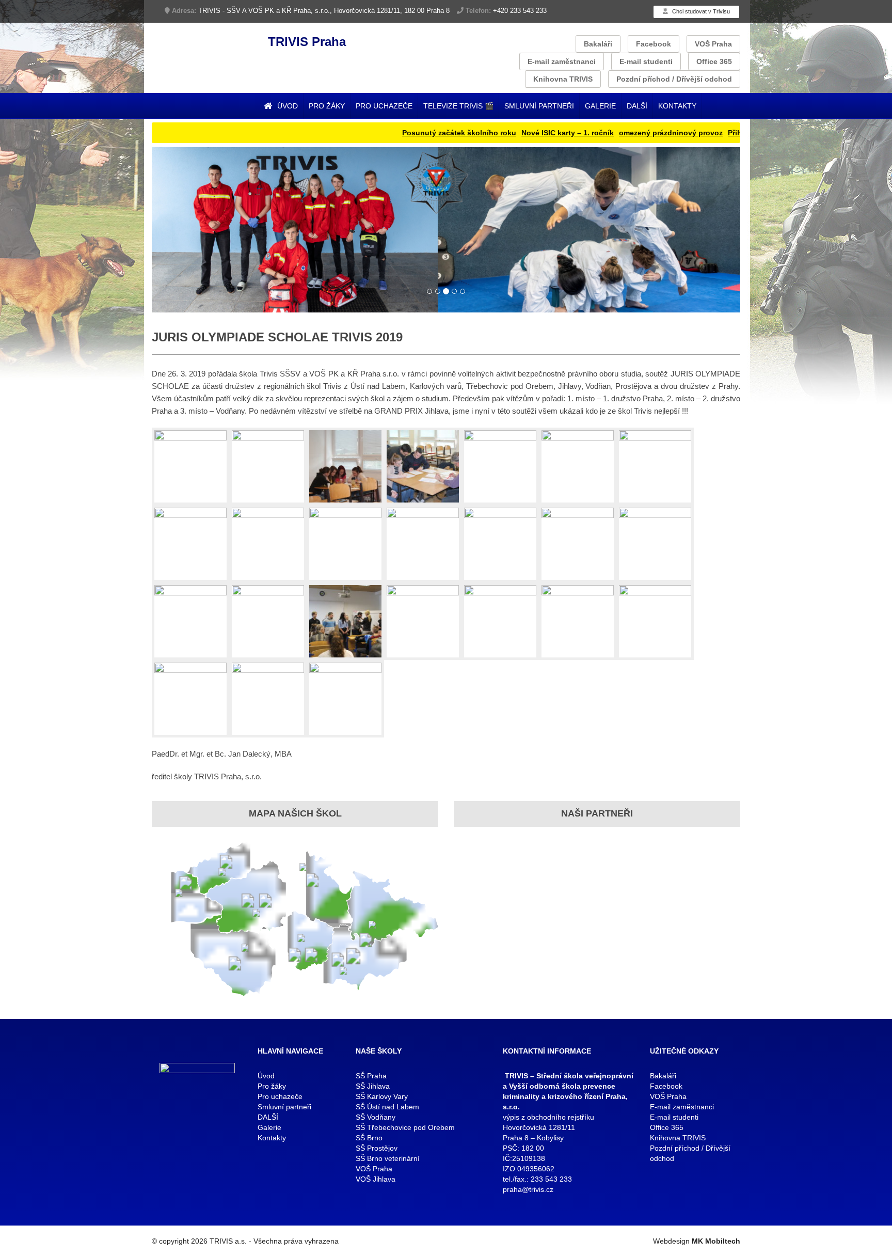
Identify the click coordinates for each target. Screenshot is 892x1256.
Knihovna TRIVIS (563, 79)
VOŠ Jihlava (375, 1179)
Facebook (653, 44)
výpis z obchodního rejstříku (548, 1117)
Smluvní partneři (539, 106)
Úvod (286, 106)
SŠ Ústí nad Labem (387, 1107)
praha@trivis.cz (528, 1189)
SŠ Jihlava (373, 1086)
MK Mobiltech (716, 1241)
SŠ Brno (369, 1138)
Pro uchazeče (384, 106)
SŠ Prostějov (376, 1148)
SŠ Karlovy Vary (382, 1096)
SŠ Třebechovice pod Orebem (405, 1127)
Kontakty (677, 106)
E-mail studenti (646, 61)
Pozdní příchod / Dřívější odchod (674, 79)
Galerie (600, 106)
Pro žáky (327, 106)
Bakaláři (598, 44)
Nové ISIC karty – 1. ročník (525, 133)
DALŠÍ (637, 106)
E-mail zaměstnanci (562, 61)
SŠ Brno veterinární (388, 1158)
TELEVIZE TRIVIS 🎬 (458, 106)
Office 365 (714, 61)
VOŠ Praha (713, 44)
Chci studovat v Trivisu (700, 11)
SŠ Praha (371, 1076)
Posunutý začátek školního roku (417, 133)
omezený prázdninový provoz (628, 133)
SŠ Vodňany (375, 1117)
